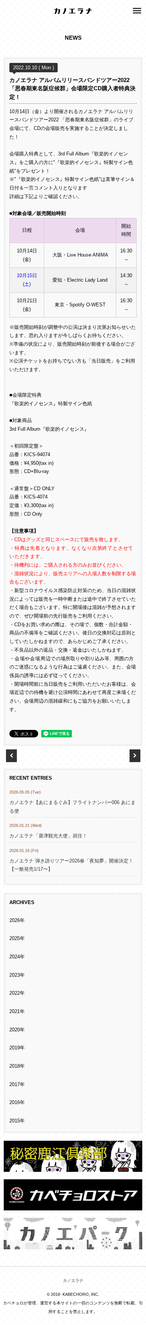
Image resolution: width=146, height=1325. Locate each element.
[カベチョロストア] (73, 1206)
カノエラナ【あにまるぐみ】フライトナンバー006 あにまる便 (72, 807)
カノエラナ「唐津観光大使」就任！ (48, 836)
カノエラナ (73, 1280)
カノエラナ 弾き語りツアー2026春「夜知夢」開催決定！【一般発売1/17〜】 (71, 865)
